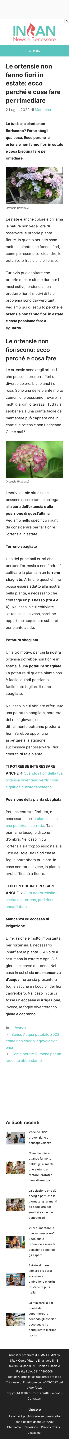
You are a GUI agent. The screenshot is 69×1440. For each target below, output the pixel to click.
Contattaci (34, 1398)
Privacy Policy (50, 1427)
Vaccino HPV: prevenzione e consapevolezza (40, 1137)
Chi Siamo (14, 1427)
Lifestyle (19, 1028)
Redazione (31, 1427)
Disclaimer (34, 1432)
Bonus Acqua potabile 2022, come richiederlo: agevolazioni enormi (33, 1041)
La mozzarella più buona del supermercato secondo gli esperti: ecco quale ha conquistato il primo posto (42, 1319)
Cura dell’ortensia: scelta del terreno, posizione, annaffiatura (30, 900)
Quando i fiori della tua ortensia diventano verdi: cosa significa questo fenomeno (34, 780)
